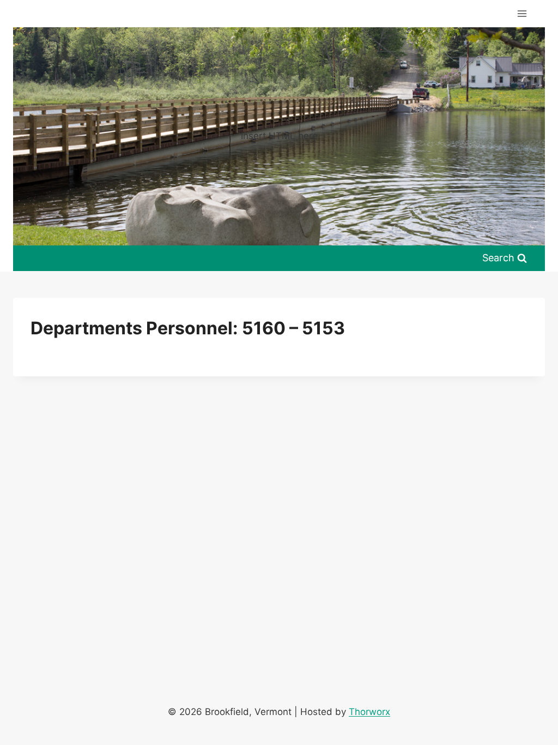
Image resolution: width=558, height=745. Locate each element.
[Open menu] (522, 13)
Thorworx (369, 711)
